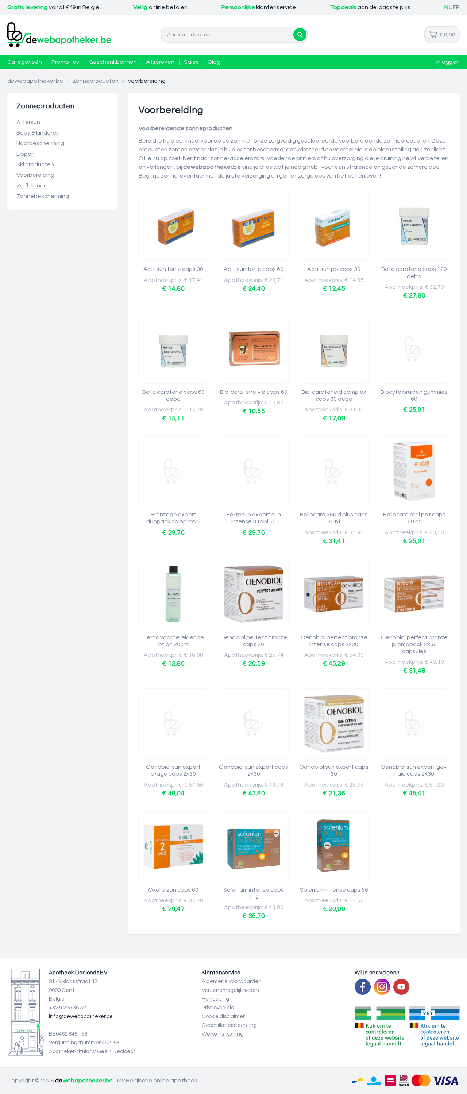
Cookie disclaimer (223, 1016)
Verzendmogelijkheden (230, 990)
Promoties (65, 62)
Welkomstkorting (222, 1034)
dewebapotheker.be (35, 81)
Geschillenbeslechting (229, 1025)
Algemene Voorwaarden (232, 981)
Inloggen (448, 62)
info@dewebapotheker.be (81, 1016)
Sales (191, 62)
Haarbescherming (40, 143)
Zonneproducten (95, 81)
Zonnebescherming (42, 196)
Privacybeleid (218, 1007)
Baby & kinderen (37, 133)
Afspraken (160, 62)
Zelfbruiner (31, 186)
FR (456, 7)
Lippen (25, 154)
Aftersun (28, 122)
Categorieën (24, 62)
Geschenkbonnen (113, 62)
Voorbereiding (35, 175)
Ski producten (35, 164)
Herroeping (215, 999)
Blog (214, 62)
